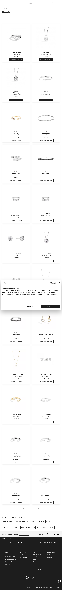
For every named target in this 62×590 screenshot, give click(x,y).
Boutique (49, 554)
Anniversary (7, 521)
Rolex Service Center (10, 556)
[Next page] (39, 509)
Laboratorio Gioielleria (10, 561)
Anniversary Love (21, 521)
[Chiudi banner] (59, 282)
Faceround (7, 527)
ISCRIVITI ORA (24, 534)
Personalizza (29, 306)
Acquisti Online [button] (24, 549)
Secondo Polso (36, 561)
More (52, 527)
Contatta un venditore (16, 140)
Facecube (49, 521)
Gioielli (34, 564)
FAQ (20, 560)
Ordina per (34, 17)
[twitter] (54, 534)
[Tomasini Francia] (31, 3)
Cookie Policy (37, 587)
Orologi (35, 559)
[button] (58, 3)
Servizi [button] (7, 549)
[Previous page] (23, 509)
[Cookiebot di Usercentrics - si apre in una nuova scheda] (49, 283)
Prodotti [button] (36, 549)
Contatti (49, 560)
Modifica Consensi (45, 587)
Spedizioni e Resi (23, 557)
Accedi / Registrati (23, 552)
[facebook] (51, 534)
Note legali (52, 587)
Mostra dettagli (53, 302)
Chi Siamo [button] (50, 549)
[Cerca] (53, 3)
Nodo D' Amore (42, 527)
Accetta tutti (50, 306)
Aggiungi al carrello (16, 59)
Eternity (41, 521)
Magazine (49, 557)
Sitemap (58, 587)
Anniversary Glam (28, 527)
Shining (16, 527)
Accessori (35, 567)
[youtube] (57, 534)
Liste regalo (8, 564)
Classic (32, 521)
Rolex (34, 552)
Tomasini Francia (51, 552)
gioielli (5, 8)
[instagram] (47, 534)
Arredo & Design (37, 569)
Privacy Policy (30, 587)
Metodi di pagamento (24, 554)
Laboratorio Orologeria (10, 559)
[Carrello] (56, 3)
